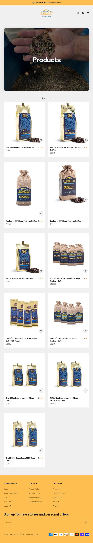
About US (7, 506)
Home (6, 489)
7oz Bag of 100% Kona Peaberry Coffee (65, 221)
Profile (55, 506)
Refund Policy (34, 493)
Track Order (57, 497)
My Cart (56, 502)
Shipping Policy (35, 497)
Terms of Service (35, 502)
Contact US (8, 502)
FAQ (5, 497)
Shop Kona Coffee (11, 493)
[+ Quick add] (41, 140)
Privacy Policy (34, 489)
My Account (57, 489)
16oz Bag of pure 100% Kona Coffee (20, 147)
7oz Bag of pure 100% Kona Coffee (19, 278)
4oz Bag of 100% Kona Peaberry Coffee (21, 221)
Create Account (59, 493)
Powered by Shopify (32, 534)
